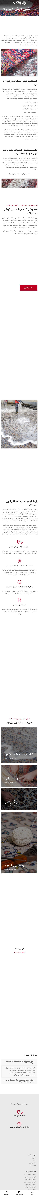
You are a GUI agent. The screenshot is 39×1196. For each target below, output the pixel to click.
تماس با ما (33, 1158)
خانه (37, 13)
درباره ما (34, 1160)
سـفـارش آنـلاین (29, 288)
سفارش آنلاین (32, 1163)
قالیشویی (31, 13)
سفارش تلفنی (32, 1165)
